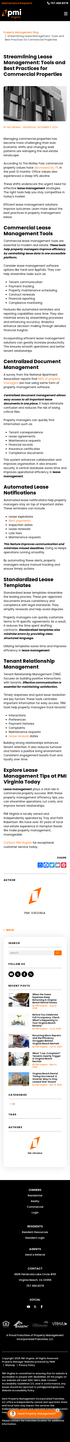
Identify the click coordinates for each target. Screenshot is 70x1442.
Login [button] (35, 1212)
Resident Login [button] (35, 1238)
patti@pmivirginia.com (50, 1387)
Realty (35, 1201)
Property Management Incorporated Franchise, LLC (40, 1337)
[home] (11, 14)
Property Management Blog (21, 32)
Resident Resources (35, 1232)
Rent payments (19, 521)
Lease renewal (19, 736)
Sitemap (10, 1365)
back (10, 930)
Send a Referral (35, 1255)
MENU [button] (66, 14)
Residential (35, 1195)
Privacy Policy (27, 1365)
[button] (11, 974)
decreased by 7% (46, 168)
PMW (52, 1361)
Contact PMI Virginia (18, 843)
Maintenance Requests (17, 3)
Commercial (35, 1207)
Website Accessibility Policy (18, 1390)
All (13, 1104)
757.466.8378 (59, 3)
